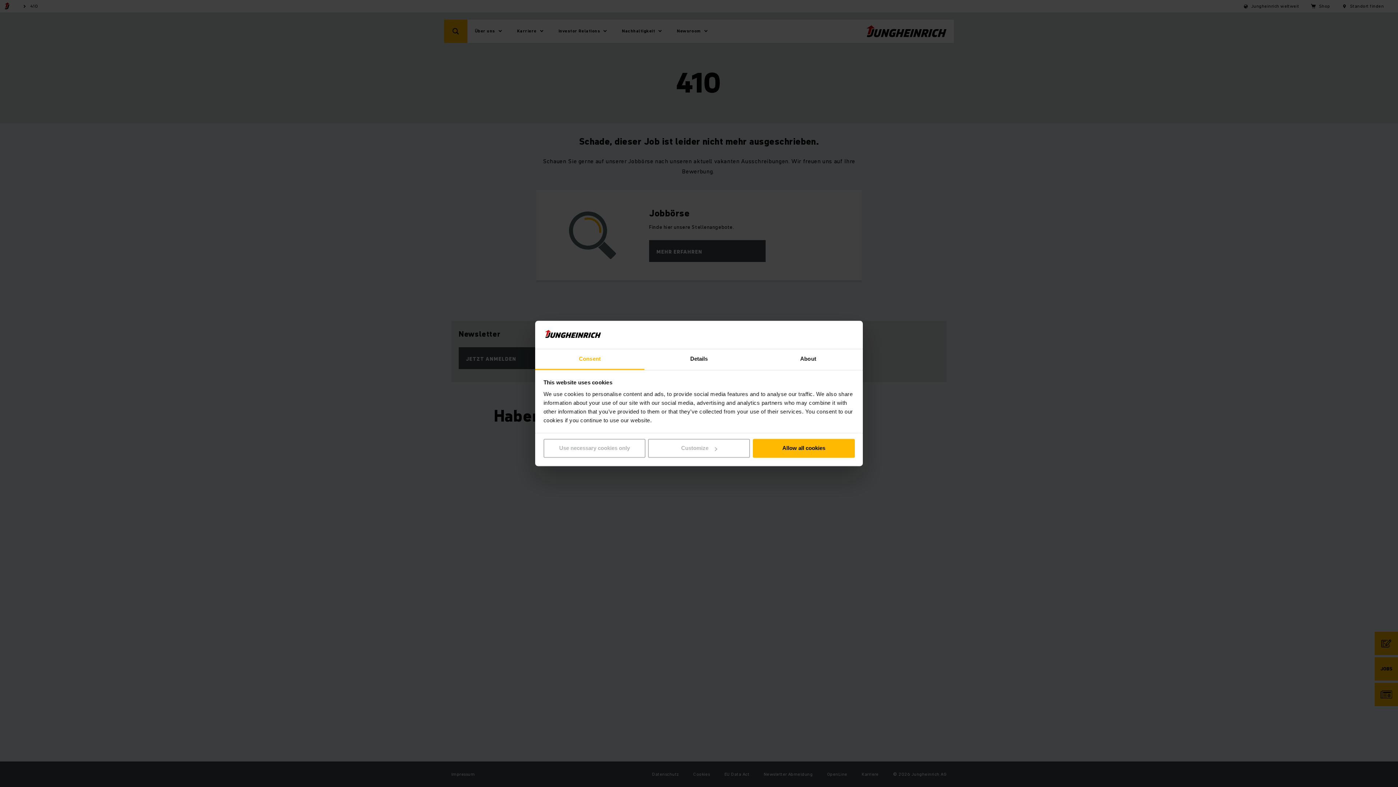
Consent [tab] (590, 359)
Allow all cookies (803, 448)
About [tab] (808, 359)
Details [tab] (699, 359)
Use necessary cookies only (594, 448)
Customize (694, 448)
